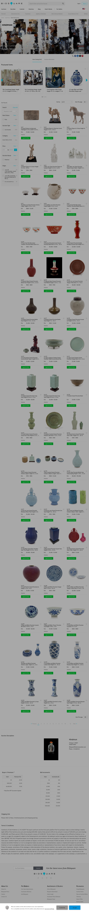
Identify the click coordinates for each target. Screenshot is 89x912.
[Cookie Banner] (44, 907)
